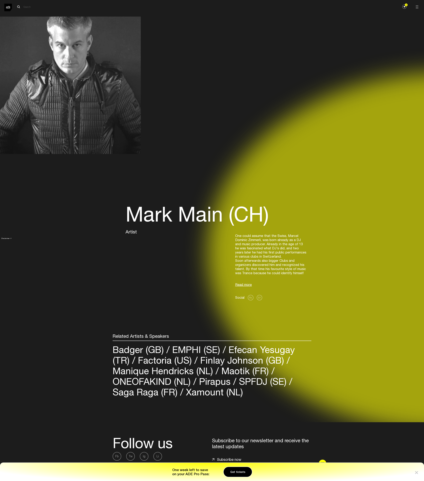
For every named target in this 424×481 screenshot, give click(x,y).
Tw (130, 456)
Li (158, 456)
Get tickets (237, 472)
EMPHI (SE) (196, 349)
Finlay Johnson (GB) (242, 360)
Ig (144, 456)
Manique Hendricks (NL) (164, 370)
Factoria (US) (164, 360)
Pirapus (214, 381)
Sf (259, 297)
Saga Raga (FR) (146, 392)
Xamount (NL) (213, 392)
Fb (250, 297)
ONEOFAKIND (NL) (153, 381)
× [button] (417, 472)
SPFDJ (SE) (262, 381)
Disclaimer (5, 238)
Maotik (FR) (245, 370)
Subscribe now (229, 459)
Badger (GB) (139, 349)
